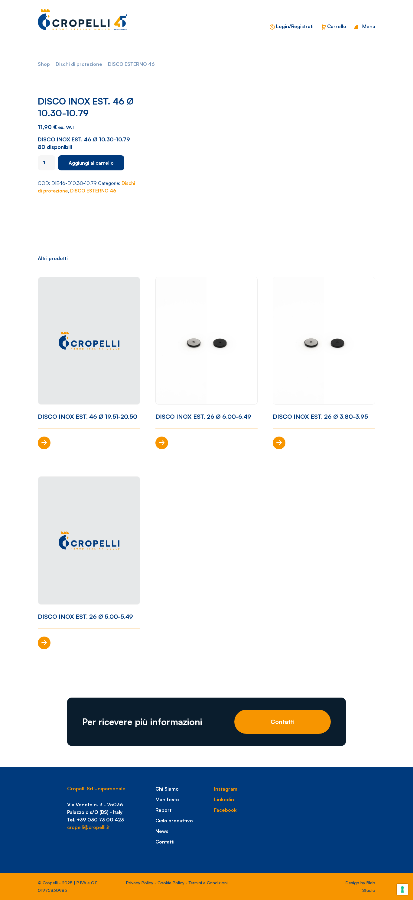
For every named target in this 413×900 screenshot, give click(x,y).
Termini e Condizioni (208, 882)
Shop (44, 64)
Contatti (282, 721)
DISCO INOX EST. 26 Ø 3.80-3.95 (320, 416)
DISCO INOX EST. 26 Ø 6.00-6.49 (203, 416)
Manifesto (167, 799)
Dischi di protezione (79, 64)
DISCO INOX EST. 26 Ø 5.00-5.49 (85, 616)
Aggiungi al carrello (91, 163)
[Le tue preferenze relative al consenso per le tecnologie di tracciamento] (402, 889)
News (161, 831)
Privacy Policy (139, 882)
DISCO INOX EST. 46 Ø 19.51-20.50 (87, 416)
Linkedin (224, 799)
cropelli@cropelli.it (88, 827)
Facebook (225, 810)
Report (163, 810)
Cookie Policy (171, 882)
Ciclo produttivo (174, 821)
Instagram (225, 789)
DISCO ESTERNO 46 (131, 64)
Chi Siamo (167, 789)
